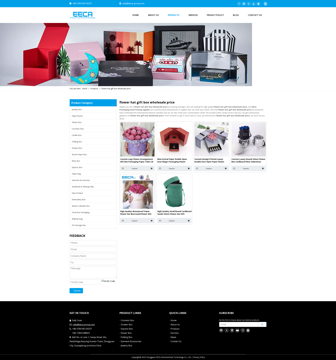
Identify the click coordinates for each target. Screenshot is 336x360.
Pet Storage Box (79, 225)
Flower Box (77, 122)
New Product (77, 193)
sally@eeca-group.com (133, 3)
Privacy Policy (199, 357)
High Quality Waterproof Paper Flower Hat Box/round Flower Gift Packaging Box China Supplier (135, 212)
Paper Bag (76, 174)
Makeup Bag (77, 219)
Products (175, 328)
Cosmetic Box (78, 128)
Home (174, 320)
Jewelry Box (77, 109)
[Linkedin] (244, 4)
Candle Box (77, 135)
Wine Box (76, 161)
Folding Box (77, 141)
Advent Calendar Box (81, 206)
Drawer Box (77, 148)
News (173, 337)
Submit (77, 290)
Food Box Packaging (80, 212)
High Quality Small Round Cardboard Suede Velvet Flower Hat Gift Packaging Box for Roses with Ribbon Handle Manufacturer (174, 212)
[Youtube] (253, 4)
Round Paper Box (79, 154)
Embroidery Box (78, 199)
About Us (175, 324)
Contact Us (176, 341)
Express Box (77, 167)
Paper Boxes (77, 116)
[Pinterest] (248, 330)
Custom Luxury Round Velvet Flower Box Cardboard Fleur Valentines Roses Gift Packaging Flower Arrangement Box (248, 160)
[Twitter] (249, 4)
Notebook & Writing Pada (83, 186)
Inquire (135, 168)
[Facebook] (239, 4)
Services (175, 333)
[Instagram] (258, 4)
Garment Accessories (81, 180)
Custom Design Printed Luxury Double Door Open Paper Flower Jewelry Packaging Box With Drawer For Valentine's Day (211, 160)
